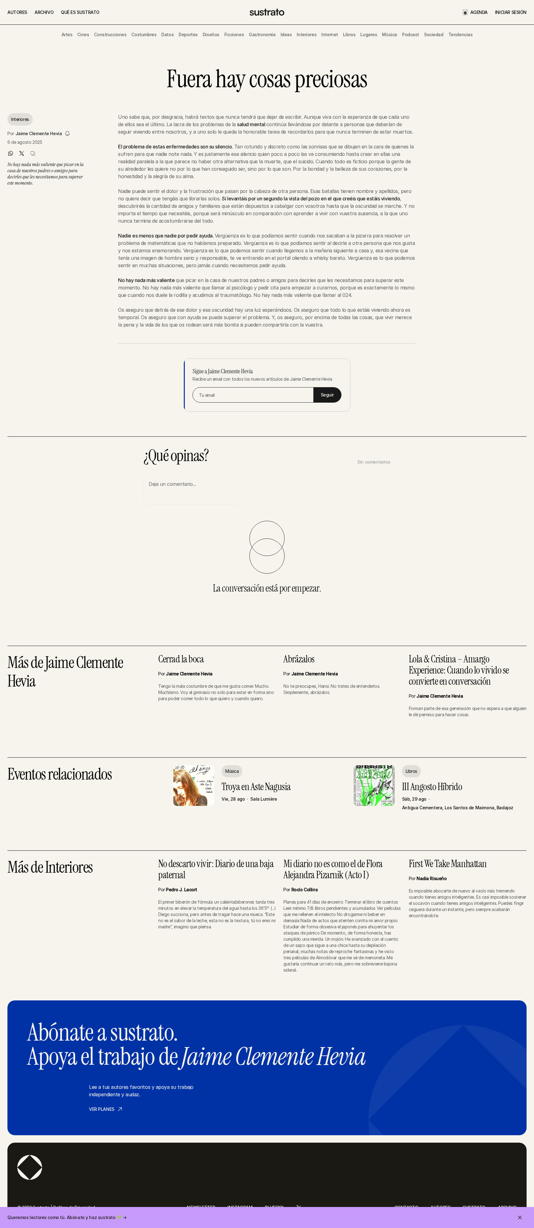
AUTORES (17, 12)
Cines (83, 34)
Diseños (211, 34)
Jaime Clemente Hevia (38, 133)
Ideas (286, 34)
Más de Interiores (50, 868)
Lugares (368, 34)
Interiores (306, 34)
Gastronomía (262, 34)
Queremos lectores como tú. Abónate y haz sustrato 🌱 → (67, 1217)
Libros (349, 34)
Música (389, 34)
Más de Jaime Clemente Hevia (65, 672)
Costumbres (143, 34)
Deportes (188, 34)
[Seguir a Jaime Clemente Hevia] (67, 133)
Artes (67, 34)
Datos (167, 34)
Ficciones (234, 34)
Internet (329, 34)
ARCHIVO (44, 12)
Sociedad (433, 34)
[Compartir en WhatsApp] (10, 153)
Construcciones (110, 34)
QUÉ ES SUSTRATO (80, 12)
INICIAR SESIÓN (511, 12)
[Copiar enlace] (33, 153)
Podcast (410, 34)
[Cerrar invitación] (520, 1217)
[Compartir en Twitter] (22, 153)
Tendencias (460, 34)
